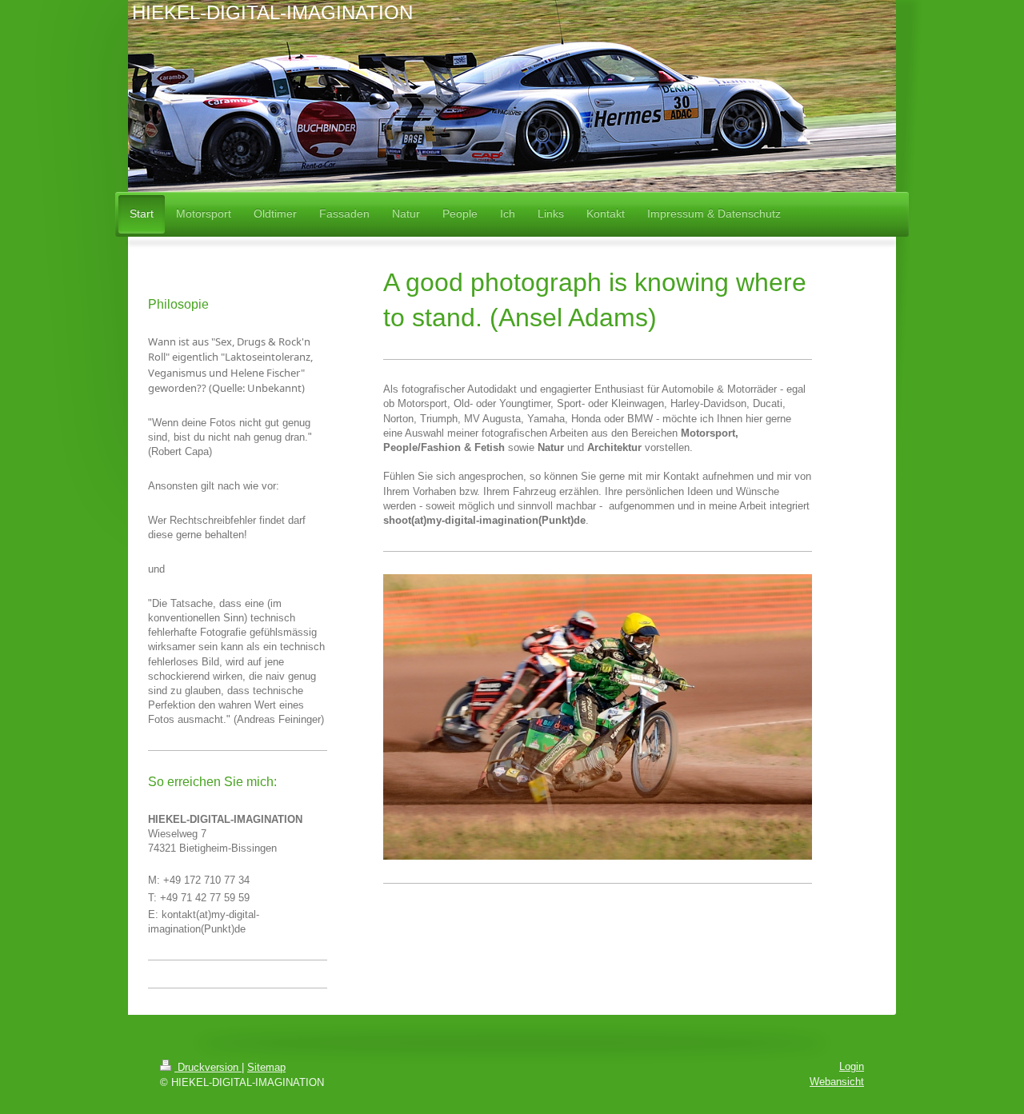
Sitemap (266, 1067)
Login (851, 1066)
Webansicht (837, 1082)
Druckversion (208, 1067)
